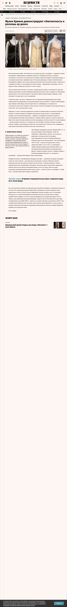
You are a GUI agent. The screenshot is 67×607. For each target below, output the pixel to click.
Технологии (45, 6)
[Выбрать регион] (54, 3)
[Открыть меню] (64, 3)
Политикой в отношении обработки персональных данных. (19, 605)
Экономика (23, 6)
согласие (42, 602)
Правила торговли (12, 9)
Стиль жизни (14, 18)
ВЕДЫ (4, 9)
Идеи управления (23, 9)
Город (30, 9)
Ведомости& (36, 9)
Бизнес (17, 6)
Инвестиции (37, 6)
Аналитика (44, 9)
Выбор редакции (9, 14)
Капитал (50, 9)
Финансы (30, 6)
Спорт (60, 9)
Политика (56, 6)
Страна (55, 9)
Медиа (51, 6)
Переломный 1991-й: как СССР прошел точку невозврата (31, 14)
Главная (7, 18)
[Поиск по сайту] (58, 3)
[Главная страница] (31, 2)
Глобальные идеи (9, 6)
